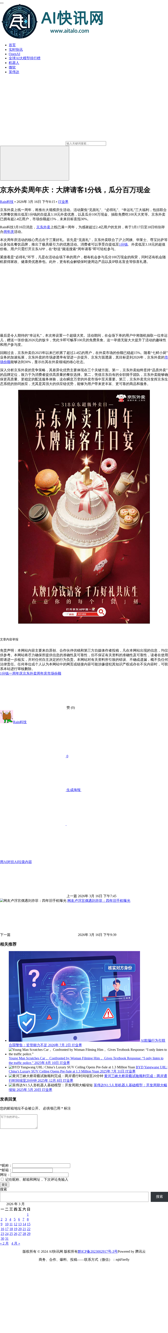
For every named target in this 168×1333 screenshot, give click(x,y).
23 (2, 1234)
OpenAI (14, 54)
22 (28, 1229)
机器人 (14, 63)
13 (20, 1224)
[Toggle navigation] (2, 3)
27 (20, 1234)
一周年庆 (16, 673)
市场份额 (54, 673)
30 (2, 1238)
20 (20, 1229)
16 (2, 1229)
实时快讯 (16, 49)
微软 (12, 67)
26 (15, 1234)
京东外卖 (43, 227)
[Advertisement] (84, 298)
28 (24, 1234)
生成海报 (73, 790)
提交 (4, 1184)
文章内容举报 (9, 639)
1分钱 (123, 244)
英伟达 (14, 72)
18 (11, 1229)
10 (7, 1224)
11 (11, 1224)
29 (28, 1234)
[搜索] (34, 163)
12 (15, 1224)
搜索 (3, 1189)
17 (7, 1229)
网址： (5, 1174)
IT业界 (63, 202)
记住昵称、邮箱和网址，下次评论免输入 (36, 1179)
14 (24, 1224)
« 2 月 (4, 1243)
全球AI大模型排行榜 (24, 58)
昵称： (6, 1165)
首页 (12, 45)
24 (7, 1234)
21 (24, 1229)
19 (15, 1229)
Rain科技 (7, 202)
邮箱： (6, 1170)
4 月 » (15, 1243)
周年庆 (9, 232)
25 (11, 1234)
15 (28, 1224)
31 (7, 1238)
